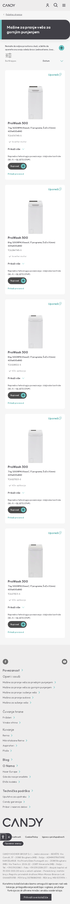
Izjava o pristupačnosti (53, 837)
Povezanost (11, 670)
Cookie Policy (31, 837)
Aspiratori (8, 745)
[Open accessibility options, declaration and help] (3, 837)
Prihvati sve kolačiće (36, 897)
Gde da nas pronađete (15, 776)
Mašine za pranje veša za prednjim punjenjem (28, 682)
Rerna (6, 735)
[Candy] (9, 5)
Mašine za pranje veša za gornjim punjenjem (27, 687)
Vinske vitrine (10, 722)
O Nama (9, 766)
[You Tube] (64, 661)
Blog (6, 760)
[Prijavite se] (48, 6)
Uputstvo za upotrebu (15, 796)
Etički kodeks (10, 781)
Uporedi (53, 74)
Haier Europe (10, 771)
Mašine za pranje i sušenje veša (20, 692)
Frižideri (7, 717)
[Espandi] (61, 48)
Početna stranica (14, 14)
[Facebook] (5, 661)
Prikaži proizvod (16, 174)
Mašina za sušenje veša (15, 702)
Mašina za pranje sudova (16, 697)
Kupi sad (15, 166)
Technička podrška (16, 791)
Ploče (6, 750)
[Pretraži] (56, 5)
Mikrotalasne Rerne (13, 740)
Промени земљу (13, 843)
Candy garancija (12, 801)
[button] (35, 149)
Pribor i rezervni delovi (15, 806)
